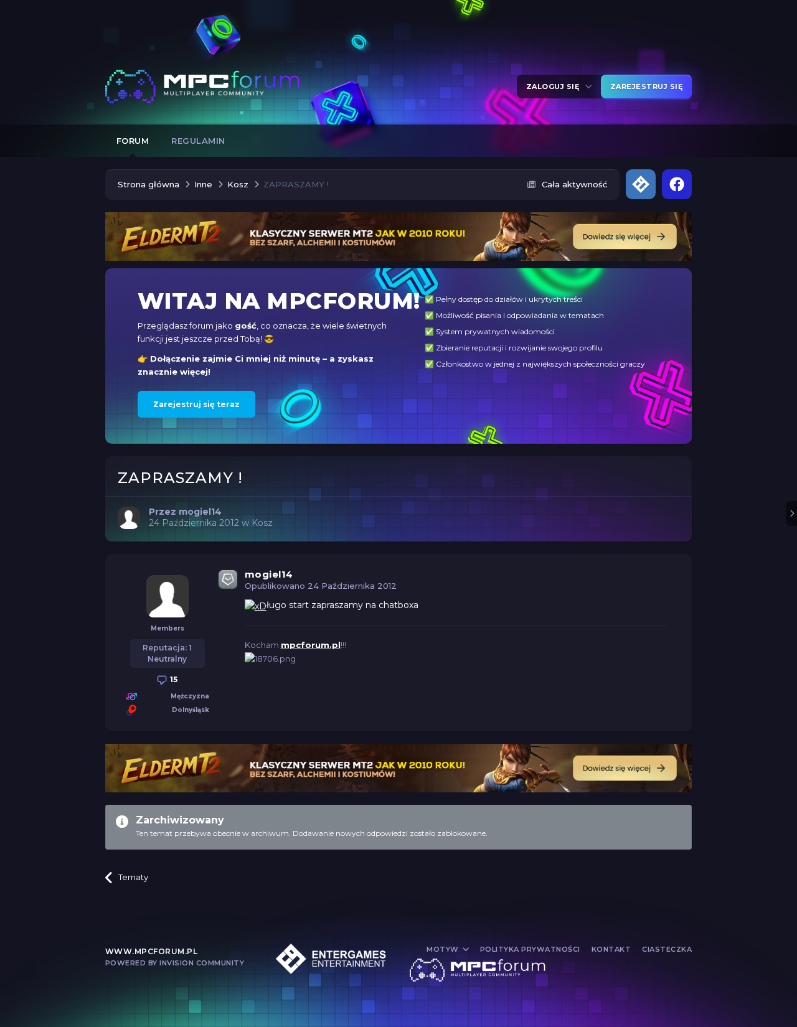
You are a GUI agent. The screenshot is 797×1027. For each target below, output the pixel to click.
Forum (132, 141)
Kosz (262, 522)
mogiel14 (269, 574)
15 (172, 679)
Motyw (444, 949)
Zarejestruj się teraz (196, 404)
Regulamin (198, 141)
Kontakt (611, 949)
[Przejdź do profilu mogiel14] (129, 518)
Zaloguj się (555, 86)
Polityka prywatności (530, 949)
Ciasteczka (667, 949)
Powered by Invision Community (175, 963)
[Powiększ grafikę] (255, 605)
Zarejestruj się (646, 86)
